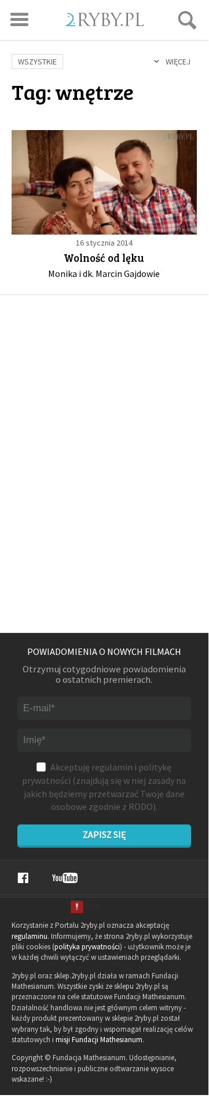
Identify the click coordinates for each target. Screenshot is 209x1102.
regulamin (112, 767)
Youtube (65, 878)
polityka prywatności (87, 947)
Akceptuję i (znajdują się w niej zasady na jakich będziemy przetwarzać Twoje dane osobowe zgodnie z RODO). (104, 786)
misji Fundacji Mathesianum (99, 1040)
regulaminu (29, 936)
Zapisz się (104, 834)
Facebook (22, 878)
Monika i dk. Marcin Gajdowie (104, 273)
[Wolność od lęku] (104, 182)
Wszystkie (37, 61)
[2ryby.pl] (104, 22)
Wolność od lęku (104, 257)
